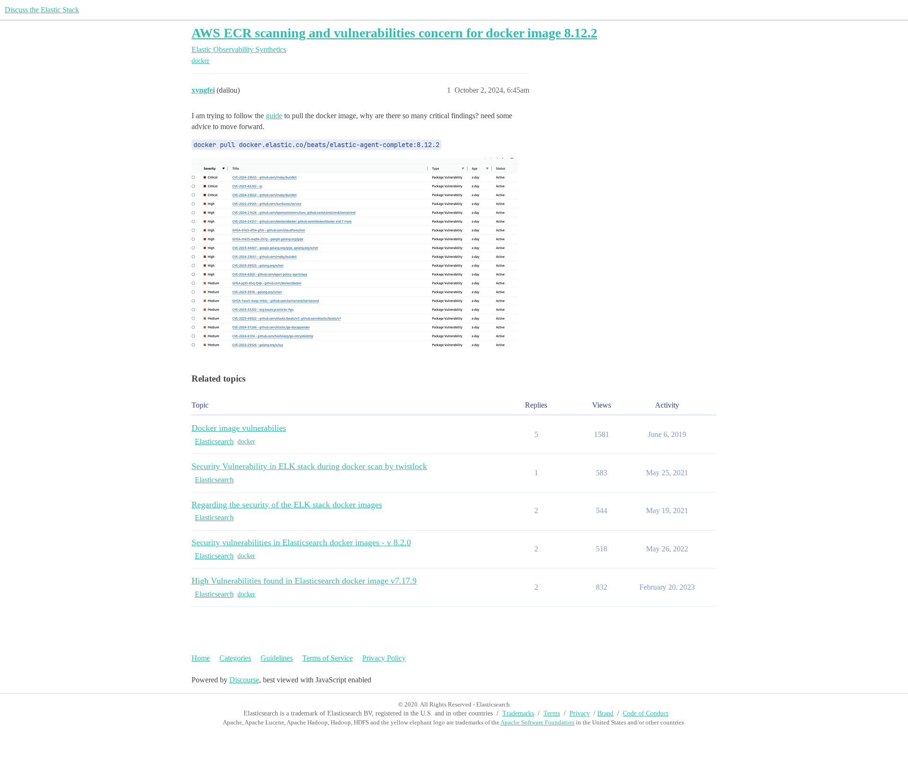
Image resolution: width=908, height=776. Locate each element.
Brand (605, 713)
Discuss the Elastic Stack (42, 10)
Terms (551, 713)
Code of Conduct (645, 713)
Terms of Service (327, 658)
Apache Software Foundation (537, 722)
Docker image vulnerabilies (239, 428)
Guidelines (277, 658)
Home (201, 658)
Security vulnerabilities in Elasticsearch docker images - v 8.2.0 (301, 542)
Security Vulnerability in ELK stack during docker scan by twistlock (309, 466)
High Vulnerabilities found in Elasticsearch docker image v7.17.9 (304, 580)
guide (274, 116)
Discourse (244, 680)
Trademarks (518, 713)
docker (201, 60)
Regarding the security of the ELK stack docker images (287, 504)
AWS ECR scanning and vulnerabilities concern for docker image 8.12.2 (394, 33)
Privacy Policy (384, 658)
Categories (235, 658)
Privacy (579, 713)
